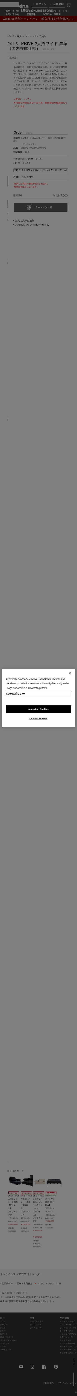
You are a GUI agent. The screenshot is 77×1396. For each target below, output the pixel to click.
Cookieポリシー (15, 693)
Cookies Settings (38, 718)
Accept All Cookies (38, 709)
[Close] (70, 673)
